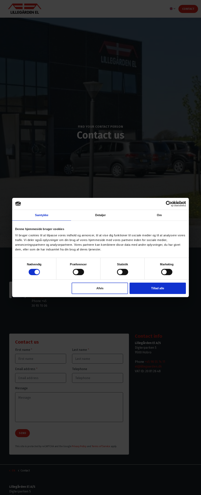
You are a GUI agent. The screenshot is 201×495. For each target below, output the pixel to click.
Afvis (99, 288)
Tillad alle (157, 288)
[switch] (78, 272)
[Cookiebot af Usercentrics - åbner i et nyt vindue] (169, 204)
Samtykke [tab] (41, 215)
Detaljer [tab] (100, 215)
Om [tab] (159, 215)
